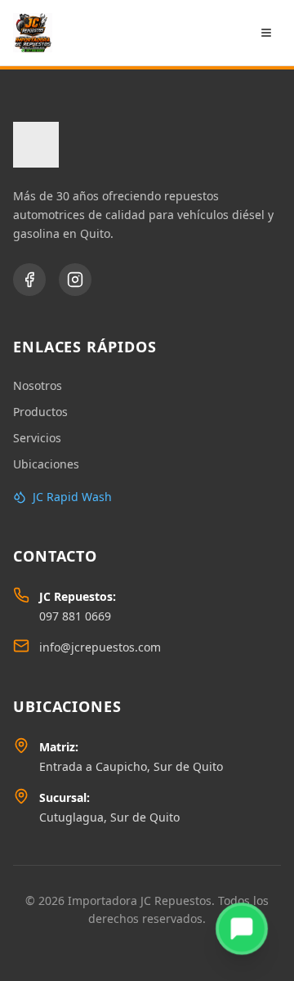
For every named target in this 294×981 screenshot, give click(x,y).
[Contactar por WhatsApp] (242, 929)
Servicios (37, 438)
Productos (40, 411)
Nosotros (37, 385)
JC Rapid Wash (72, 496)
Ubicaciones (46, 464)
